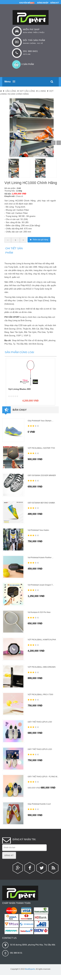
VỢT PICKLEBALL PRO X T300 (40, 694)
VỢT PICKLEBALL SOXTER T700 (41, 448)
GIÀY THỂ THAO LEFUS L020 (40, 749)
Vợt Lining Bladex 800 (19, 389)
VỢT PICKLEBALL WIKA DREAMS (42, 667)
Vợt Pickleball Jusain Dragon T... (41, 585)
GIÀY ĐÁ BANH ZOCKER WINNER (42, 475)
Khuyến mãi (25, 3)
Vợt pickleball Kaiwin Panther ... (40, 558)
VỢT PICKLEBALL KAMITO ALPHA (42, 640)
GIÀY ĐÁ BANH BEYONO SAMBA (41, 503)
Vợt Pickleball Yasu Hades (38, 530)
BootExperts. (30, 969)
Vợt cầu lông (27, 91)
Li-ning (42, 91)
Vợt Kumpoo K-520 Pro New (39, 612)
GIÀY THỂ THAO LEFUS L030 (40, 722)
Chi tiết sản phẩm (14, 250)
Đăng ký (54, 3)
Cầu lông (10, 91)
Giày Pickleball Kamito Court (39, 804)
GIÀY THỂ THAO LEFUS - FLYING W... (43, 777)
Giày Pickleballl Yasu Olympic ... (40, 421)
